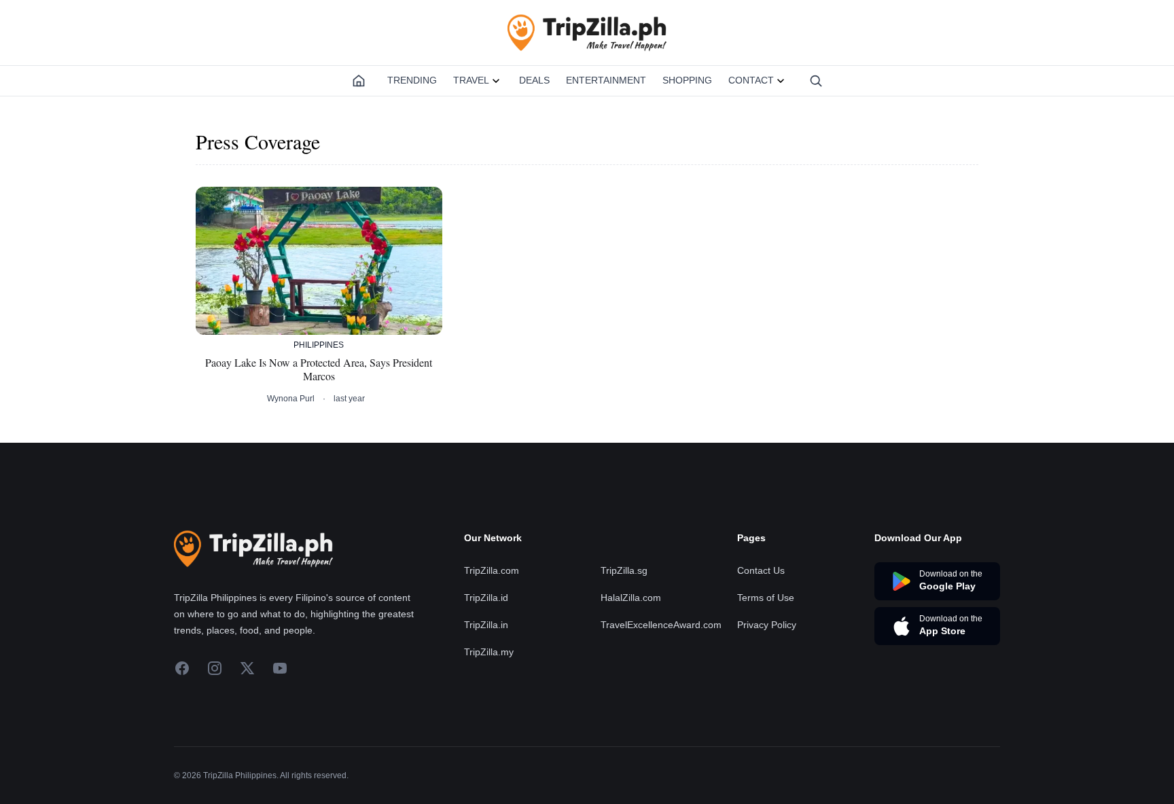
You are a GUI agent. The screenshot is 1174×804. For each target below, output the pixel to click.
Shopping (687, 80)
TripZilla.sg (624, 570)
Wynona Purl (291, 398)
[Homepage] (358, 81)
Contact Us (761, 570)
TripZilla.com (491, 570)
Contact (751, 80)
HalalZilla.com (631, 597)
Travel (471, 80)
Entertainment (606, 80)
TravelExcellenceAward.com (661, 624)
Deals (534, 80)
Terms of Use (765, 597)
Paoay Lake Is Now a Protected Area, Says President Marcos (318, 369)
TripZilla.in (486, 624)
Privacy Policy (766, 624)
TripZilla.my (489, 651)
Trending (412, 80)
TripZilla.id (486, 597)
